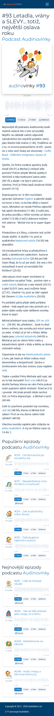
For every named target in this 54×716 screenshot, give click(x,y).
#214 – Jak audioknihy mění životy (28, 513)
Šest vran (30, 380)
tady (4, 370)
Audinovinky (36, 447)
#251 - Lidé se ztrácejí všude (27, 582)
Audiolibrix (24, 711)
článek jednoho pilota (38, 354)
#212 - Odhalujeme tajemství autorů (26, 539)
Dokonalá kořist (20, 258)
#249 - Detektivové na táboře (28, 643)
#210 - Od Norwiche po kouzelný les (29, 457)
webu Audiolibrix (11, 428)
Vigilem (28, 198)
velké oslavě (9, 284)
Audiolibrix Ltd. (35, 706)
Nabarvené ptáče (25, 240)
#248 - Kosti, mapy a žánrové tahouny (27, 673)
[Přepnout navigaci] (47, 4)
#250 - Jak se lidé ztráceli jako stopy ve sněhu (30, 612)
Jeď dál (6, 410)
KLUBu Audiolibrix (25, 296)
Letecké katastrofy (25, 336)
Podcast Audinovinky (26, 39)
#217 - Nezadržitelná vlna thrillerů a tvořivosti (30, 483)
